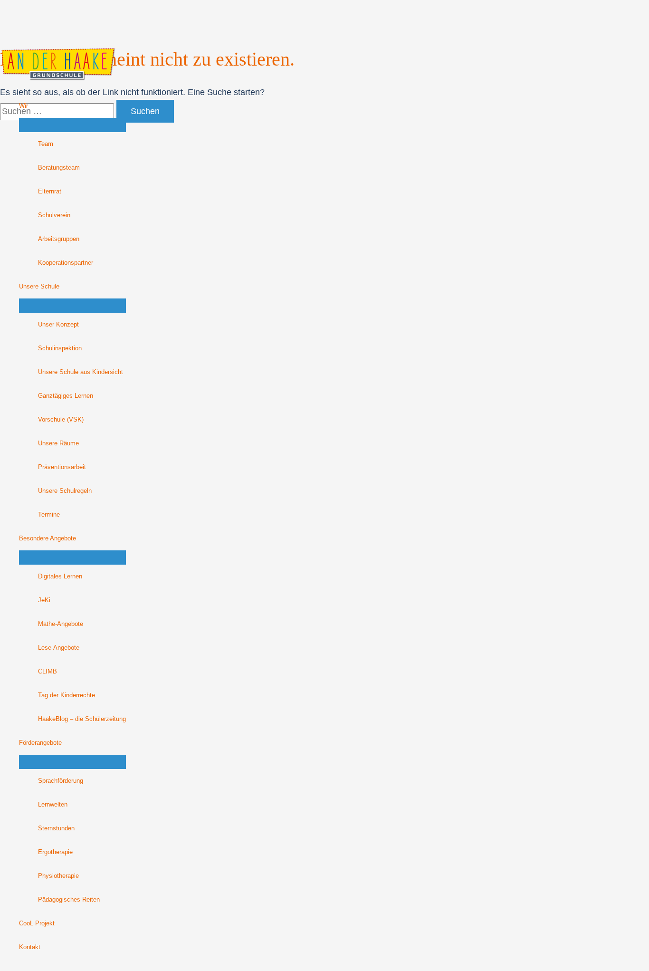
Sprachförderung (60, 781)
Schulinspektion (60, 348)
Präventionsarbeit (62, 467)
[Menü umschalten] (72, 125)
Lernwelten (52, 804)
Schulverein (54, 215)
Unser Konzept (58, 324)
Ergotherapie (55, 852)
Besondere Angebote (47, 538)
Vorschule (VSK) (61, 419)
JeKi (44, 600)
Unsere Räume (58, 443)
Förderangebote (40, 743)
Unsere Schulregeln (65, 491)
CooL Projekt (37, 923)
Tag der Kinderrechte (66, 695)
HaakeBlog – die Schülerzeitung (82, 719)
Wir (23, 106)
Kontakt (29, 947)
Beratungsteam (59, 167)
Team (45, 144)
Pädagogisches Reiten (69, 899)
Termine (49, 514)
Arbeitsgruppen (58, 239)
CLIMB (47, 671)
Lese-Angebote (58, 647)
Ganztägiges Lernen (65, 396)
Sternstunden (56, 828)
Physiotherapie (58, 876)
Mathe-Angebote (60, 624)
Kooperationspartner (65, 263)
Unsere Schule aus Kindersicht (80, 372)
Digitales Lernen (60, 576)
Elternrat (49, 191)
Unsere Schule (39, 286)
